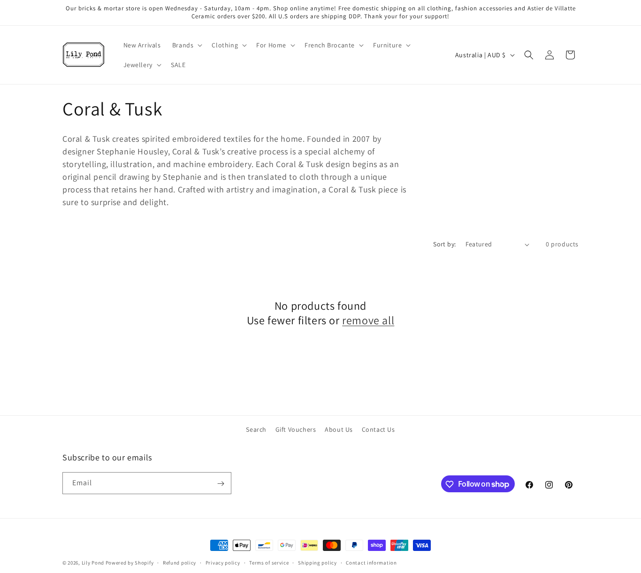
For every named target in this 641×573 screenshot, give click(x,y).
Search (256, 429)
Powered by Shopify (130, 562)
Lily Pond (93, 562)
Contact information (371, 562)
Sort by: (444, 244)
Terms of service (269, 562)
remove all (368, 320)
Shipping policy (317, 562)
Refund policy (179, 562)
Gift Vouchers (295, 429)
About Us (339, 429)
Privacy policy (223, 562)
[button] (186, 45)
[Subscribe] (220, 484)
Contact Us (378, 429)
